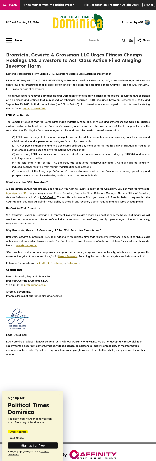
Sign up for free (33, 445)
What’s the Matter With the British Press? (45, 5)
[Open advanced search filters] (131, 40)
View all (148, 4)
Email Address (17, 431)
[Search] (123, 40)
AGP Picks (10, 4)
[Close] (59, 394)
